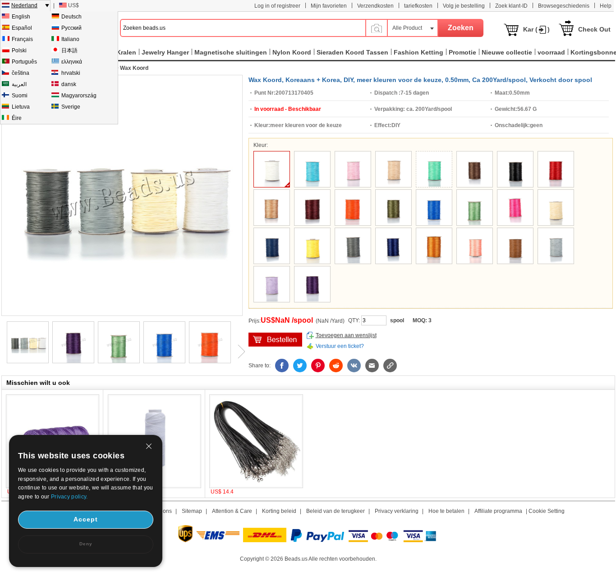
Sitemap (192, 511)
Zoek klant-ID (511, 6)
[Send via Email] (372, 365)
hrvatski (70, 73)
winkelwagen (275, 340)
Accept (86, 519)
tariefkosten (418, 6)
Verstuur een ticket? (340, 346)
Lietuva (21, 107)
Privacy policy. (69, 497)
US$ (73, 5)
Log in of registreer (277, 6)
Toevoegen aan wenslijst (346, 335)
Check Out (594, 29)
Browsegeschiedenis (563, 6)
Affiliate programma (498, 511)
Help (605, 6)
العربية (19, 84)
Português (24, 62)
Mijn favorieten (329, 6)
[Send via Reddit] (336, 365)
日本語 (69, 50)
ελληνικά (71, 62)
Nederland (24, 5)
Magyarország (79, 95)
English (21, 17)
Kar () (536, 29)
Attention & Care (232, 511)
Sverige (70, 107)
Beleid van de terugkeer (335, 511)
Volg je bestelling (464, 6)
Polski (19, 50)
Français (22, 39)
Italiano (70, 39)
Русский (71, 28)
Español (22, 28)
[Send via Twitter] (300, 365)
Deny (85, 543)
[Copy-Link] (390, 365)
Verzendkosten (375, 6)
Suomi (20, 95)
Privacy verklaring (396, 511)
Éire (17, 118)
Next (238, 351)
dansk (68, 84)
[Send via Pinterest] (318, 365)
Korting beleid (279, 511)
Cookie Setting (547, 511)
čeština (20, 73)
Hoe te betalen (446, 511)
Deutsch (71, 17)
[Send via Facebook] (282, 365)
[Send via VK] (354, 365)
